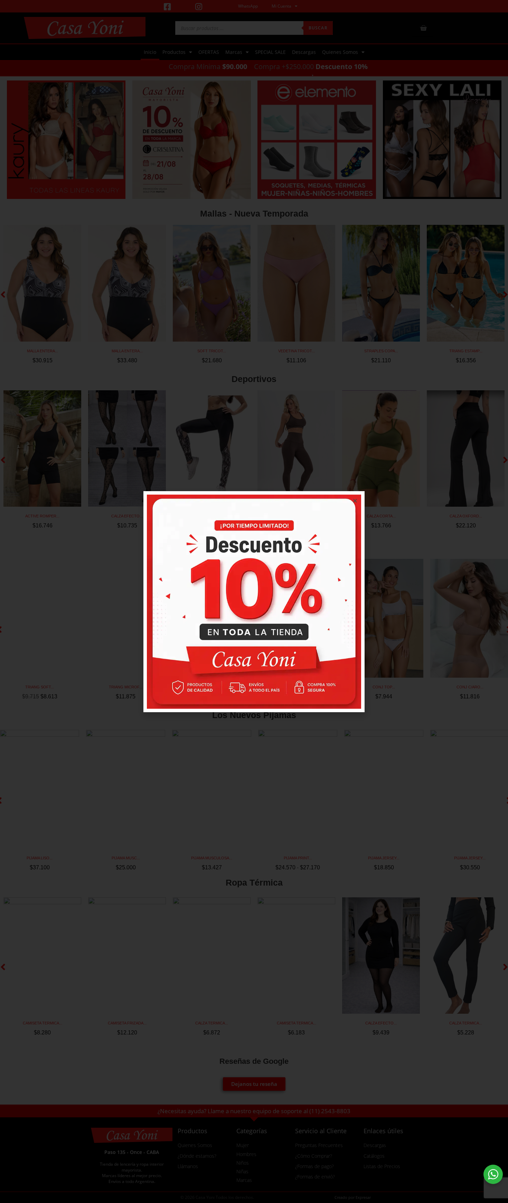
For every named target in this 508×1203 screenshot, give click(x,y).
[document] (254, 601)
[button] (355, 500)
